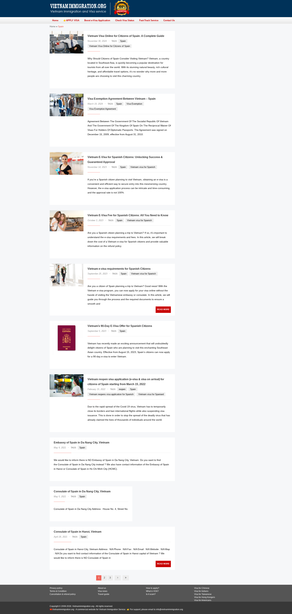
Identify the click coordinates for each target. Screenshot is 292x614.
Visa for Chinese (201, 588)
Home (52, 26)
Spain (123, 41)
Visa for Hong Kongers (204, 597)
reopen (122, 389)
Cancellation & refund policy (63, 594)
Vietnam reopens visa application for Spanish (111, 394)
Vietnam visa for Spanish (142, 167)
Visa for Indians (201, 591)
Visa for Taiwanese (203, 594)
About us (102, 588)
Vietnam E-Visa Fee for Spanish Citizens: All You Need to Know (128, 215)
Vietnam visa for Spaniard (151, 394)
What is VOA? (152, 591)
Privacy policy (56, 588)
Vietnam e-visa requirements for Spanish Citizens (119, 268)
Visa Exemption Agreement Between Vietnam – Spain (122, 98)
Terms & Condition (58, 591)
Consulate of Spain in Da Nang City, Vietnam (82, 491)
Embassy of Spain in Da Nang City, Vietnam (81, 442)
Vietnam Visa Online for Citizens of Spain (109, 46)
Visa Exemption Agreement (102, 109)
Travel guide (103, 594)
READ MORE (160, 82)
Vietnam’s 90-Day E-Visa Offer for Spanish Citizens (120, 326)
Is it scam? (151, 594)
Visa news (102, 591)
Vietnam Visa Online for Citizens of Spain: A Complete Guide (126, 36)
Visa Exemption (134, 104)
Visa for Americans (202, 600)
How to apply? (152, 588)
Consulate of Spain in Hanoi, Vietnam (77, 531)
